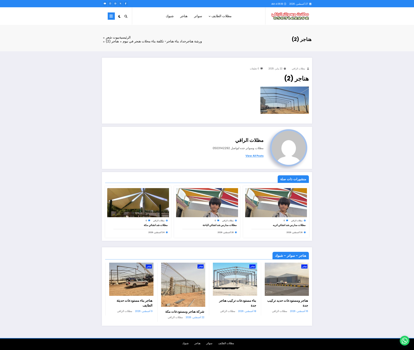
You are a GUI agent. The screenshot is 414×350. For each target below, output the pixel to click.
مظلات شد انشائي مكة (156, 225)
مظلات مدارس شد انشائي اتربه (289, 225)
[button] (404, 340)
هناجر (184, 16)
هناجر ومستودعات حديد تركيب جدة (236, 303)
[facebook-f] (126, 3)
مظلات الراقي (298, 68)
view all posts (254, 155)
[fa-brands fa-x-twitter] (120, 3)
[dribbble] (115, 3)
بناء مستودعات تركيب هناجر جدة (186, 303)
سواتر (198, 16)
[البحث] (126, 16)
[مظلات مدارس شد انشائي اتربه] (276, 202)
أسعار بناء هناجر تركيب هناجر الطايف (289, 303)
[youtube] (105, 3)
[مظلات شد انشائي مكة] (138, 202)
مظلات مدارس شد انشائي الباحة (220, 225)
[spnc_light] (119, 16)
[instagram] (110, 3)
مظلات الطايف (222, 16)
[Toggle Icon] (111, 16)
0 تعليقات (254, 68)
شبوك (170, 16)
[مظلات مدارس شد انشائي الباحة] (207, 202)
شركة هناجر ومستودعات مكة (133, 311)
